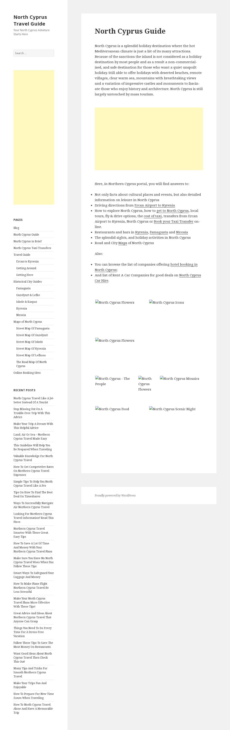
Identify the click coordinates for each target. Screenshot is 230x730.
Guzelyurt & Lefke (28, 295)
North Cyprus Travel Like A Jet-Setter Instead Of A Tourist (33, 400)
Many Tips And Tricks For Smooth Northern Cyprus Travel (30, 672)
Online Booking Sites (27, 373)
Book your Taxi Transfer (173, 221)
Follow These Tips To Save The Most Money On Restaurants (33, 645)
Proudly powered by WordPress (115, 495)
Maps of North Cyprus (27, 322)
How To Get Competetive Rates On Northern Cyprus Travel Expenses (33, 471)
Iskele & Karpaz (26, 302)
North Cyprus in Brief (27, 241)
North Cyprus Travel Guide (30, 20)
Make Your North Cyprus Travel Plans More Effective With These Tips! (31, 602)
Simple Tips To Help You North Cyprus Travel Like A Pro (33, 483)
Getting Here (24, 275)
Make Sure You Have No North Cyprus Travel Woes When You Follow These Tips (33, 562)
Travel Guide (21, 255)
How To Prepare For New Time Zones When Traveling (33, 696)
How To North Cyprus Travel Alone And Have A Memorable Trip (33, 709)
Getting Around (26, 268)
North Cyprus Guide (26, 234)
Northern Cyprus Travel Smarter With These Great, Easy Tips (31, 533)
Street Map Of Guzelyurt (32, 335)
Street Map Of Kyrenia (31, 348)
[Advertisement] (33, 137)
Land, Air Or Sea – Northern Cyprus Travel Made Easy (31, 436)
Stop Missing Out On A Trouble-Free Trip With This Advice (31, 413)
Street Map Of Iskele (29, 342)
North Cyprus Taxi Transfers (32, 248)
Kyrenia (21, 308)
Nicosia (21, 315)
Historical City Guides (27, 281)
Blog (16, 228)
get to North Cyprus (173, 210)
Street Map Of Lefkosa (31, 355)
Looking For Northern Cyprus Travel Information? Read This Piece (33, 518)
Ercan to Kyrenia (27, 261)
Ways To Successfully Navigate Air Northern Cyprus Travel (33, 505)
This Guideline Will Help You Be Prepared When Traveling (32, 447)
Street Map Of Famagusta (32, 328)
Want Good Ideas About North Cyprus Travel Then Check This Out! (32, 657)
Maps (122, 242)
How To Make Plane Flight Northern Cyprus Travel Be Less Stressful (31, 588)
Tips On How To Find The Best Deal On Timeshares (33, 494)
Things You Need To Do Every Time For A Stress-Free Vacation (32, 632)
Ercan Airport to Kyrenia (155, 205)
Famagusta (23, 288)
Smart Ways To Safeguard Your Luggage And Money (33, 575)
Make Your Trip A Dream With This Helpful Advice (33, 426)
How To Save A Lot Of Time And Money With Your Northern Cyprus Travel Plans (32, 547)
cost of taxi (153, 216)
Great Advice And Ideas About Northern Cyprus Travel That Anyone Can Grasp (32, 617)
